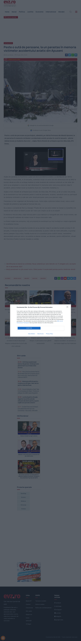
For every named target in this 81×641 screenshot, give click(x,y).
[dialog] (40, 320)
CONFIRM (29, 328)
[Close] (67, 307)
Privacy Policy (49, 333)
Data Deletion (31, 333)
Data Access (40, 333)
